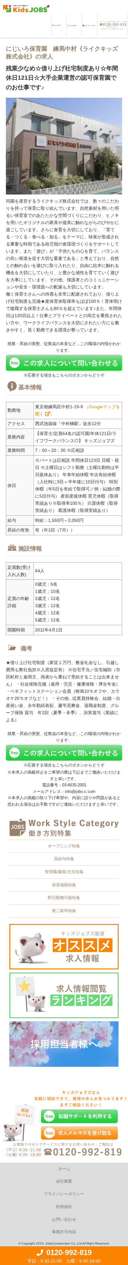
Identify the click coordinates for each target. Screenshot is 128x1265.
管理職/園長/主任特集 (64, 871)
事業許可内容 (64, 1232)
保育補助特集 (64, 885)
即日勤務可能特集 (64, 897)
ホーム (64, 1168)
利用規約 (64, 1206)
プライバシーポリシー (64, 1194)
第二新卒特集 (64, 910)
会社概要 (64, 1181)
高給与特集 (64, 858)
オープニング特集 (64, 846)
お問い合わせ (64, 1219)
